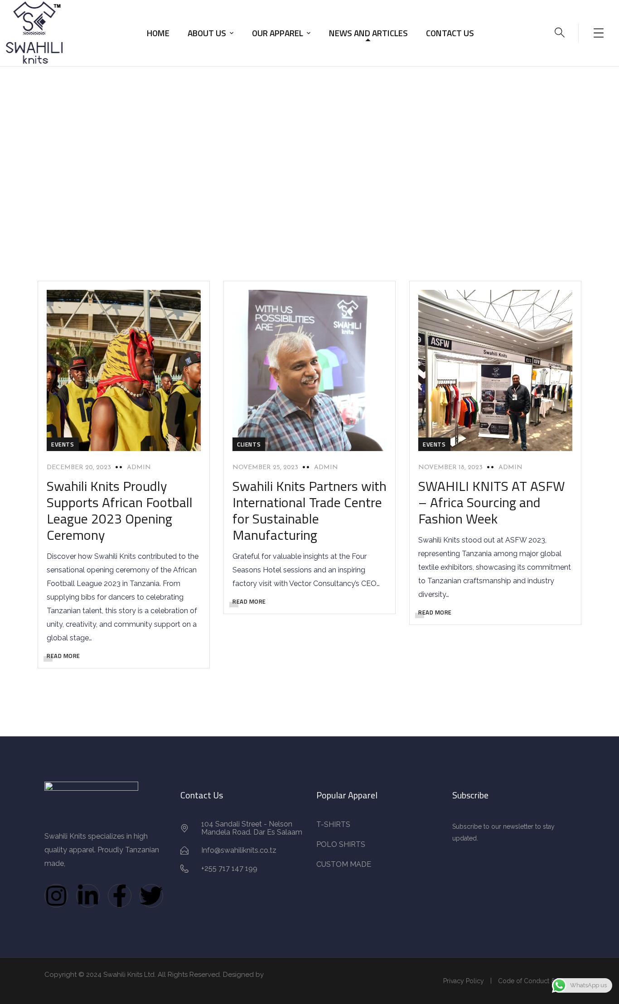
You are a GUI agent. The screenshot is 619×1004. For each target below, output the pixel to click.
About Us (207, 32)
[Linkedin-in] (88, 896)
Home (158, 32)
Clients (249, 444)
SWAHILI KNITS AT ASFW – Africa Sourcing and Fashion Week (491, 502)
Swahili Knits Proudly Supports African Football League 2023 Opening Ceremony (120, 510)
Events (62, 444)
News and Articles (368, 32)
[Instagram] (56, 896)
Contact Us (450, 32)
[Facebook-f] (119, 896)
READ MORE (63, 655)
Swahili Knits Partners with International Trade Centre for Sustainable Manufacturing (309, 510)
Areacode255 (67, 987)
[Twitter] (151, 896)
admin (139, 467)
